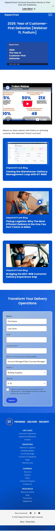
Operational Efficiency (27, 436)
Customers (27, 498)
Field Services (27, 463)
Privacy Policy (30, 521)
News (27, 478)
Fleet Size (9, 378)
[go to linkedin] (30, 513)
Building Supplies (27, 451)
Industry (9, 367)
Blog (27, 495)
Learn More (27, 8)
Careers (27, 475)
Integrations (27, 501)
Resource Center (27, 492)
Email (8, 334)
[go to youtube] (39, 513)
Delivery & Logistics (27, 447)
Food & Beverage (27, 454)
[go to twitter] (35, 513)
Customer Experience (27, 433)
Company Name (12, 346)
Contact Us (27, 484)
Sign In (22, 521)
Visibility (27, 440)
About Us (27, 472)
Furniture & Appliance (27, 457)
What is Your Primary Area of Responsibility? (21, 356)
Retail (27, 460)
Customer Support (27, 481)
